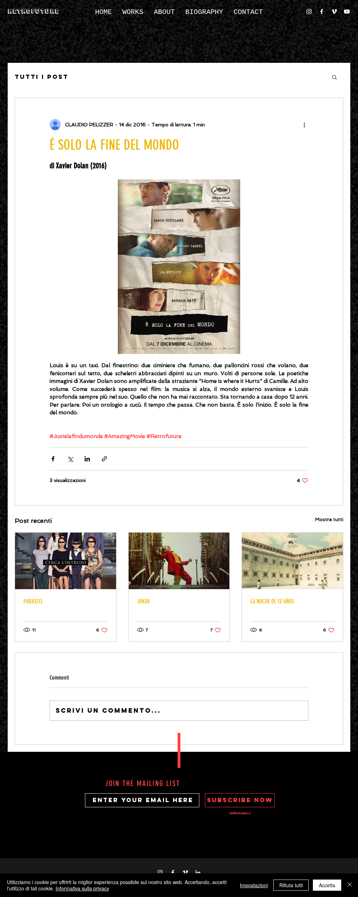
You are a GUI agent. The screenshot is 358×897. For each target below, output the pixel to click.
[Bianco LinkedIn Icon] (197, 872)
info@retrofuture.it (240, 813)
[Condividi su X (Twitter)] (70, 458)
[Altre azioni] (304, 124)
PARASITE (33, 601)
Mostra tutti (329, 519)
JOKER (143, 601)
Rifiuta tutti (291, 885)
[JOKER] (179, 561)
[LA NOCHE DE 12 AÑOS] (292, 561)
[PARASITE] (65, 561)
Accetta (327, 885)
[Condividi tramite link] (104, 458)
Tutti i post (42, 77)
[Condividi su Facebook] (53, 458)
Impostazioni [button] (254, 885)
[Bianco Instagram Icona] (309, 11)
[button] (334, 77)
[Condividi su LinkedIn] (87, 458)
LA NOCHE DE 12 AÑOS (272, 601)
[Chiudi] (349, 885)
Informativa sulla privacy (82, 888)
